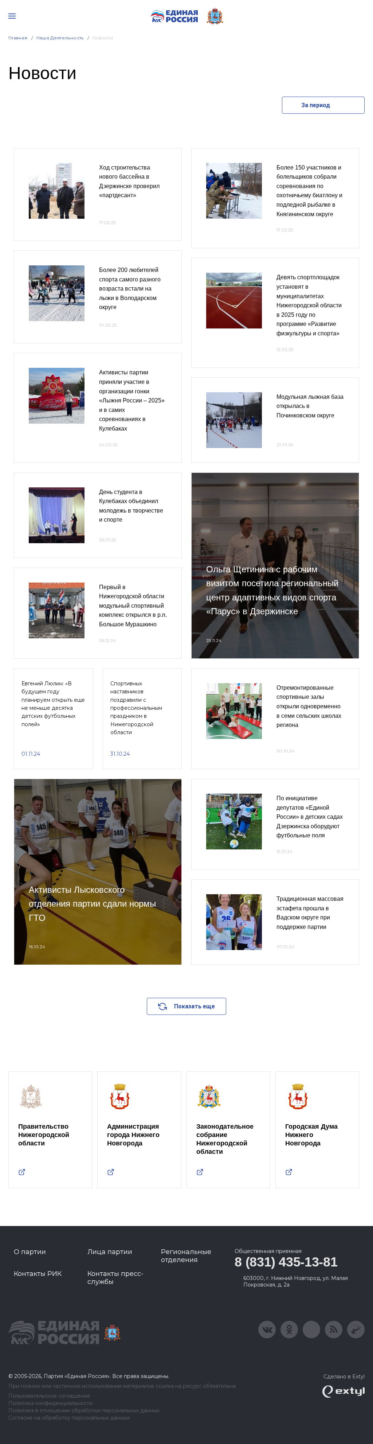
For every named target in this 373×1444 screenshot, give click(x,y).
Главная (18, 37)
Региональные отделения (186, 1256)
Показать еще (194, 1006)
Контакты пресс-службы (115, 1278)
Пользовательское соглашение (49, 1396)
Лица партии (109, 1252)
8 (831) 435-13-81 (286, 1261)
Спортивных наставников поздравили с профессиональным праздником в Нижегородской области (136, 708)
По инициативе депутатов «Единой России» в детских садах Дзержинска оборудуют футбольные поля (309, 816)
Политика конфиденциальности (50, 1403)
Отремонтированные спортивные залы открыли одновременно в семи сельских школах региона (308, 706)
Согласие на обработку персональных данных (69, 1418)
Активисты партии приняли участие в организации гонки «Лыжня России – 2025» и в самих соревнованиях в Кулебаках (132, 400)
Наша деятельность (60, 37)
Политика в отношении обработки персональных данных (84, 1411)
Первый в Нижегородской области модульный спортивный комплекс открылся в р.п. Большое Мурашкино (133, 605)
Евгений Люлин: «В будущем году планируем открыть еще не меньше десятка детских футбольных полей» (53, 704)
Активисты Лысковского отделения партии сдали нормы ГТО (92, 904)
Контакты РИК (38, 1274)
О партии (30, 1252)
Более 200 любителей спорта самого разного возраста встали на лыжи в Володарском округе (130, 288)
